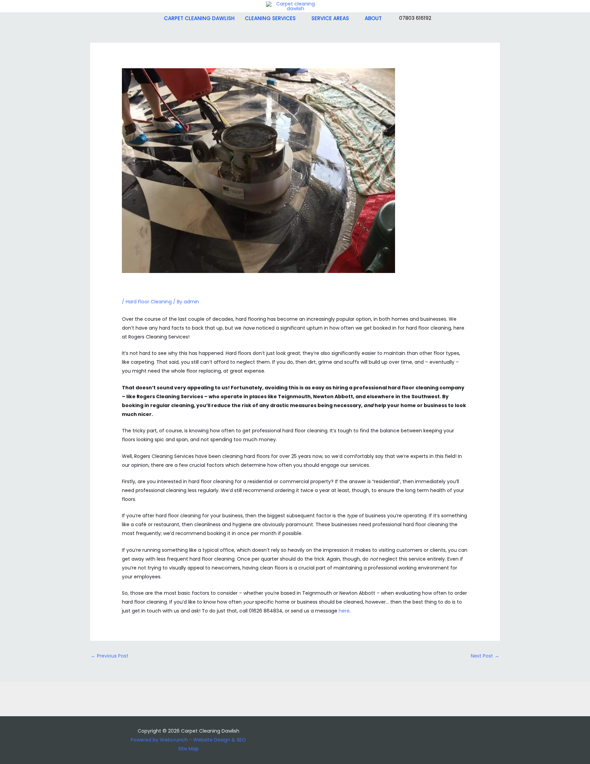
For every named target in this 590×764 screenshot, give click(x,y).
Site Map (188, 748)
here (344, 610)
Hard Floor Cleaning (149, 301)
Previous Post (109, 655)
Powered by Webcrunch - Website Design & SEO (188, 739)
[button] (298, 18)
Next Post (485, 655)
